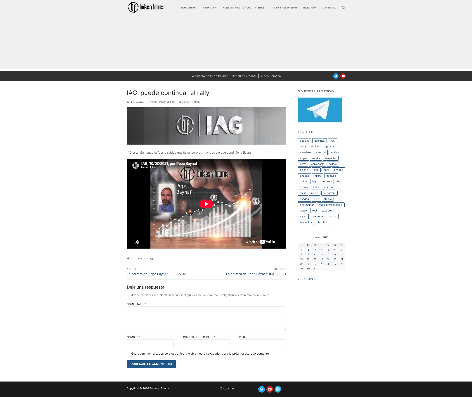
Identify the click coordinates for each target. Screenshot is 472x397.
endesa (304, 175)
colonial (304, 169)
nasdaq (304, 198)
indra (316, 187)
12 (328, 254)
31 (315, 268)
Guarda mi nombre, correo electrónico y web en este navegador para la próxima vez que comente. (200, 353)
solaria (332, 216)
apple (303, 158)
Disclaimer (227, 388)
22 (301, 264)
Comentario (137, 304)
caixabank (317, 163)
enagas (338, 169)
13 (335, 254)
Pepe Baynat (137, 102)
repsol (303, 210)
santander (318, 216)
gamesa (331, 175)
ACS (332, 140)
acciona (304, 140)
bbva (303, 163)
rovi (314, 210)
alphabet (329, 146)
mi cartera (329, 193)
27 (335, 264)
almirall (315, 146)
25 (321, 264)
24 (315, 264)
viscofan (322, 222)
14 (342, 254)
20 (335, 259)
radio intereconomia (331, 204)
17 (315, 259)
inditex (304, 187)
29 (301, 268)
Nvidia (328, 198)
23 (308, 264)
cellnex (333, 163)
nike (316, 198)
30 (308, 268)
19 (328, 259)
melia (303, 193)
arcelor (316, 158)
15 (301, 259)
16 (308, 259)
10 (315, 254)
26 (328, 264)
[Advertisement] (236, 43)
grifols (303, 181)
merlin (314, 193)
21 (342, 259)
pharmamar (307, 204)
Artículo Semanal (244, 76)
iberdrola (326, 181)
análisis (335, 152)
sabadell (327, 210)
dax (316, 169)
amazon (321, 152)
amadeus (305, 152)
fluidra (317, 175)
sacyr (303, 216)
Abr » (312, 279)
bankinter (330, 158)
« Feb (302, 279)
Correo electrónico (199, 337)
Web (242, 337)
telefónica (306, 222)
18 (321, 259)
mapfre (328, 187)
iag (151, 258)
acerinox (319, 140)
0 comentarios (190, 102)
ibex (339, 181)
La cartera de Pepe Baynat (209, 76)
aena (303, 146)
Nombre (133, 337)
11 (322, 254)
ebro (326, 169)
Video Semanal (271, 76)
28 (341, 264)
